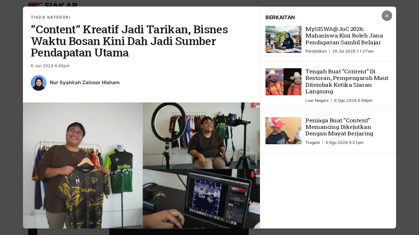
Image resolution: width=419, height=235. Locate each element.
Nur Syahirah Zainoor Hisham (84, 82)
